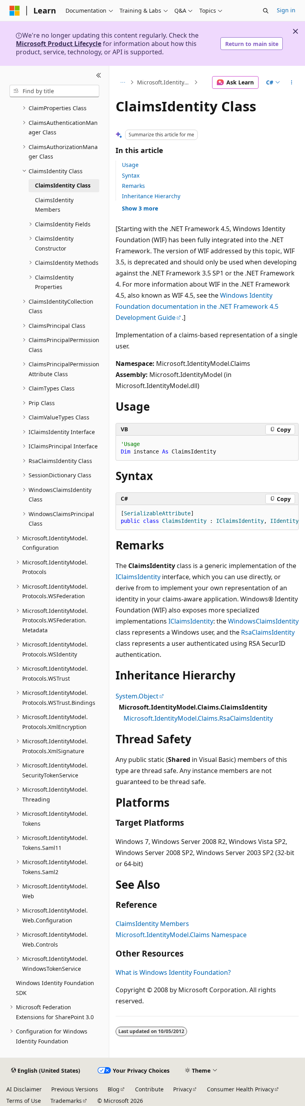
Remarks (133, 185)
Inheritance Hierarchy (151, 196)
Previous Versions (74, 1089)
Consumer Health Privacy (240, 1089)
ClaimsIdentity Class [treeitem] (63, 185)
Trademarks (66, 1100)
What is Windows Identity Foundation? (173, 972)
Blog (114, 1089)
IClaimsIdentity (138, 576)
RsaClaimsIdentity (268, 632)
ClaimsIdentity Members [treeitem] (54, 205)
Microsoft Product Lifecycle (58, 43)
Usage (130, 164)
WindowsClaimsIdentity (263, 621)
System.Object (137, 696)
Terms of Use (23, 1100)
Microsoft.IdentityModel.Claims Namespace (181, 934)
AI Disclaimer (24, 1089)
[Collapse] (99, 75)
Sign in (286, 10)
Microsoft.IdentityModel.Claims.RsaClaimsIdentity (198, 718)
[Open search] (266, 11)
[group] (207, 517)
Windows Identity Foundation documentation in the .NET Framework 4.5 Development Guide (197, 306)
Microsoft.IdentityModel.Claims (165, 82)
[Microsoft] (15, 11)
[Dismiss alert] (295, 31)
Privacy (182, 1089)
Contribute (149, 1089)
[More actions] (292, 82)
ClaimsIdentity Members (152, 923)
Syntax (130, 175)
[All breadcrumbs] (122, 82)
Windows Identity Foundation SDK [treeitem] (55, 988)
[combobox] (54, 91)
